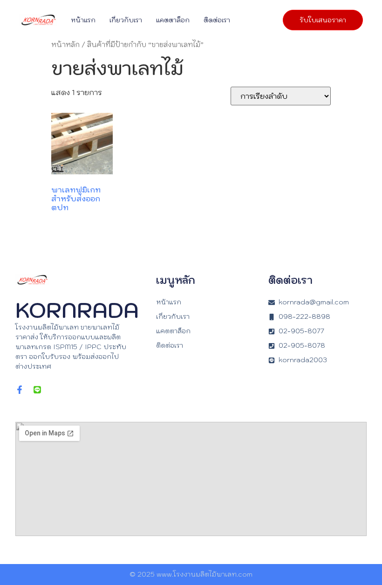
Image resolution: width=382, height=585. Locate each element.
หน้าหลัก (65, 44)
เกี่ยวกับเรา (125, 20)
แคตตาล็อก (173, 20)
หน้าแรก (83, 20)
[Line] (37, 389)
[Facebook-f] (19, 389)
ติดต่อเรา (217, 20)
